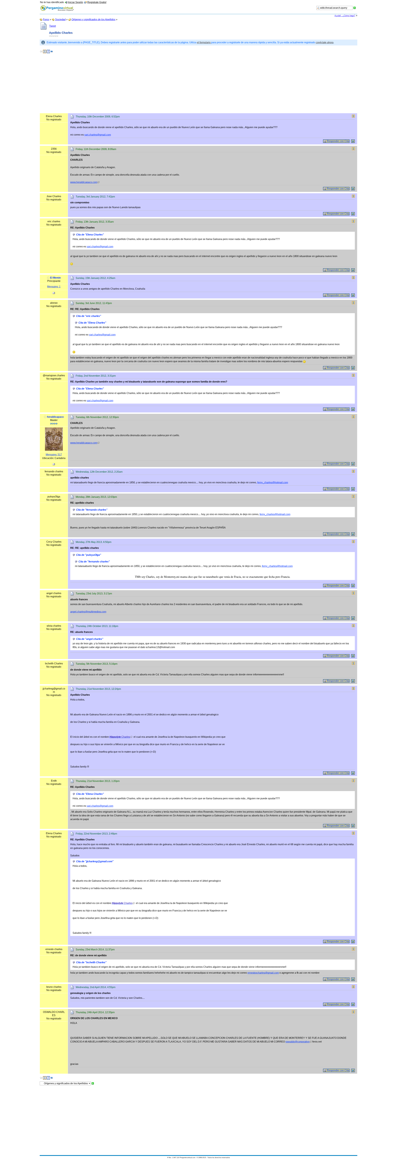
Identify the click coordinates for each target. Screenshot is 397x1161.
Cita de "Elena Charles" (90, 234)
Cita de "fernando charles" (91, 509)
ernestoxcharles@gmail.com (263, 972)
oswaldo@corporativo (297, 1041)
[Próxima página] (52, 51)
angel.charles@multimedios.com (88, 611)
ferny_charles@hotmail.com (272, 482)
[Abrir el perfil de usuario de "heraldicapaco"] (54, 439)
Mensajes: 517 (54, 454)
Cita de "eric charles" (88, 316)
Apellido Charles (61, 32)
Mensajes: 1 (53, 286)
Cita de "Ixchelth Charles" (91, 962)
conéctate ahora (324, 42)
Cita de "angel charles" (89, 639)
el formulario (204, 42)
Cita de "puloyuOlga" (88, 555)
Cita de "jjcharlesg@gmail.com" (95, 861)
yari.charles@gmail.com (97, 134)
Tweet (52, 26)
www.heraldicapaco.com (83, 182)
